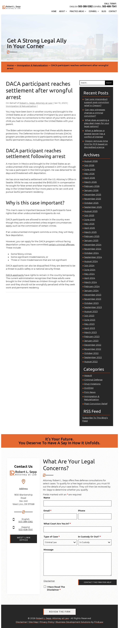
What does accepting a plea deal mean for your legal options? (96, 123)
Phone (81, 510)
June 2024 (89, 270)
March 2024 (90, 282)
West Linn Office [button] (23, 538)
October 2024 (91, 253)
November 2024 (92, 249)
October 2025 (91, 203)
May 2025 (89, 224)
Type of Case (52, 536)
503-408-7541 (109, 6)
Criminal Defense (93, 379)
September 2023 (93, 307)
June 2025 (89, 219)
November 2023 (92, 299)
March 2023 (90, 332)
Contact (113, 11)
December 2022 (92, 345)
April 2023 (89, 328)
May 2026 (89, 173)
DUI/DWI (89, 388)
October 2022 (91, 353)
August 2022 (91, 361)
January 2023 (91, 341)
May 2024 (89, 274)
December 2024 (92, 244)
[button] (116, 611)
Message (48, 549)
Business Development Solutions (73, 622)
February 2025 (91, 236)
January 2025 (91, 240)
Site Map (33, 622)
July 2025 (89, 215)
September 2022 (93, 357)
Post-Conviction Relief (95, 404)
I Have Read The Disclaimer (56, 588)
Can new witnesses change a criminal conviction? (94, 112)
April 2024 (89, 278)
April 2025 (89, 228)
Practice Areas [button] (77, 11)
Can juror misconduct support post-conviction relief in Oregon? (96, 102)
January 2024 (91, 290)
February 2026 (91, 186)
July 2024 (89, 265)
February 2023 (91, 336)
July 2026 (89, 165)
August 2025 (91, 211)
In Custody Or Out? (89, 536)
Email (47, 510)
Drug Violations (92, 384)
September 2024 (93, 257)
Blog (104, 11)
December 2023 (92, 295)
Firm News (90, 392)
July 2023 (89, 315)
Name (47, 497)
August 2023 (91, 311)
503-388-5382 (85, 6)
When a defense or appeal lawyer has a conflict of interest (94, 133)
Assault (88, 375)
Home (53, 11)
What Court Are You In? (57, 523)
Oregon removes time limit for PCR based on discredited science (96, 144)
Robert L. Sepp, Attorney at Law (36, 103)
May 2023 (89, 324)
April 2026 (89, 178)
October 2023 (91, 303)
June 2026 (89, 169)
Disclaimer (49, 581)
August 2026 (91, 161)
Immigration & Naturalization (21, 106)
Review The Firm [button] (59, 611)
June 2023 (89, 320)
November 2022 (92, 349)
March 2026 (90, 182)
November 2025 (92, 199)
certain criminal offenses (61, 244)
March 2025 (90, 232)
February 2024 (92, 286)
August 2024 (91, 261)
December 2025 (92, 194)
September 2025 (93, 207)
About (62, 11)
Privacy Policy (47, 622)
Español (93, 11)
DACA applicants (15, 275)
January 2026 (91, 190)
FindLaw (98, 622)
